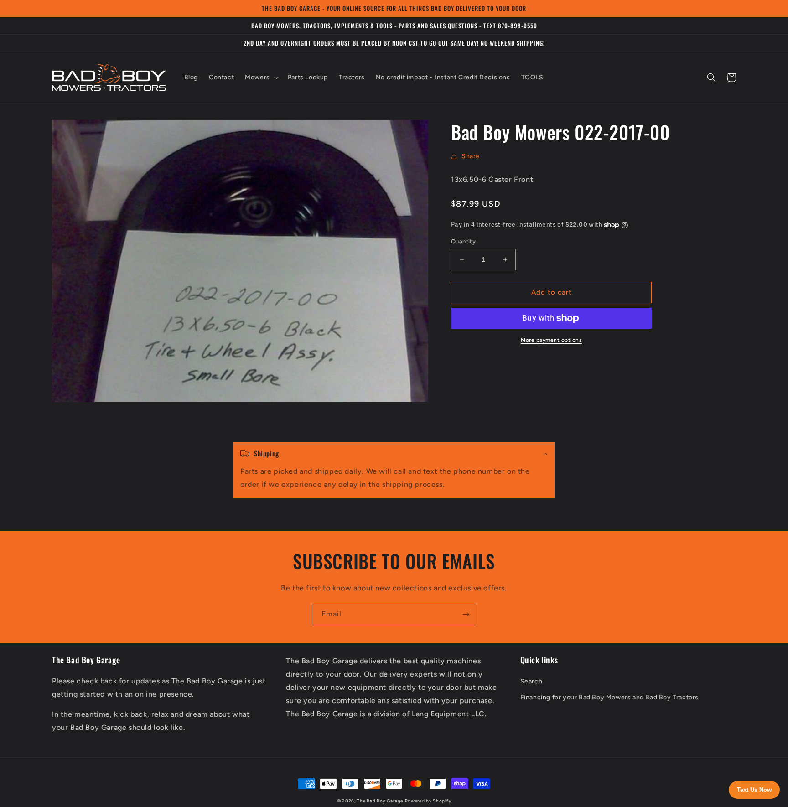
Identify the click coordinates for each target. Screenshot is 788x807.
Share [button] (470, 156)
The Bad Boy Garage (380, 801)
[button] (260, 77)
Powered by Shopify (428, 801)
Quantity (463, 241)
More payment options (551, 340)
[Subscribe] (466, 614)
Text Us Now (754, 789)
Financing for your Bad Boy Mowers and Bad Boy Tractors (609, 697)
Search (531, 681)
